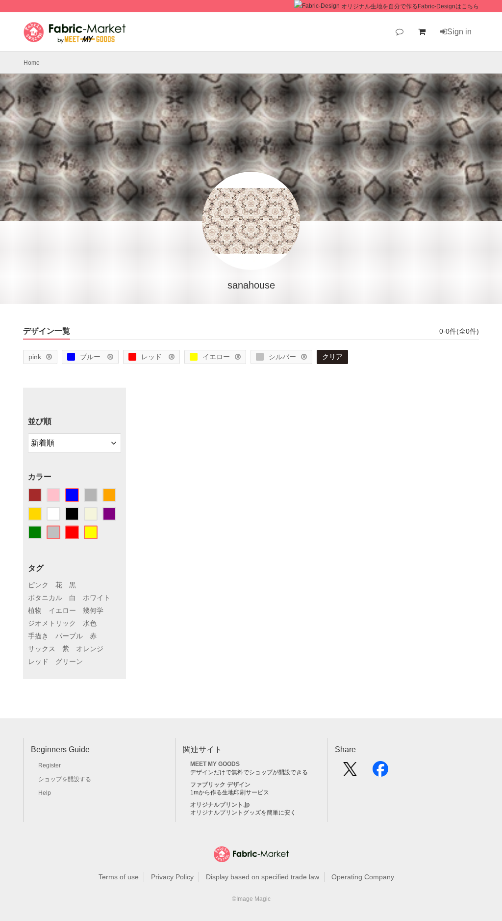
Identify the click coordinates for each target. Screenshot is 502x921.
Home (32, 62)
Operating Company (362, 877)
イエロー (216, 357)
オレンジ (89, 649)
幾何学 (93, 610)
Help (44, 792)
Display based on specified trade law (262, 877)
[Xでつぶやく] (350, 772)
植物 (35, 610)
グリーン (69, 661)
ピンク (38, 585)
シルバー (282, 357)
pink (34, 357)
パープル (69, 636)
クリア (332, 357)
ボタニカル (45, 598)
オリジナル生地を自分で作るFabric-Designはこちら (410, 6)
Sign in (459, 31)
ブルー (91, 357)
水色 (90, 623)
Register (49, 765)
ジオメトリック (52, 623)
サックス (41, 649)
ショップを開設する (64, 779)
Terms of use (119, 877)
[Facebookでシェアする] (380, 772)
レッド (152, 357)
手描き (38, 636)
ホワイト (96, 598)
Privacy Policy (172, 877)
